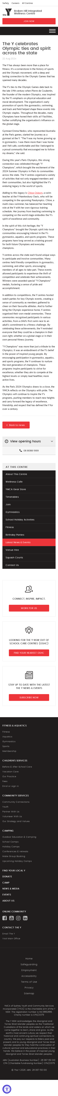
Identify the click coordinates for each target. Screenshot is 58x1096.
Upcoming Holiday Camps (17, 861)
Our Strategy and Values (16, 821)
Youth (5, 807)
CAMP (5, 883)
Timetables (12, 497)
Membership (9, 751)
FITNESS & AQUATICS (14, 726)
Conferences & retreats (15, 852)
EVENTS (6, 895)
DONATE (7, 877)
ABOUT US (8, 901)
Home (29, 959)
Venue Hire (12, 550)
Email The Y (8, 934)
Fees (4, 781)
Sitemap (29, 993)
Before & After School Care (17, 767)
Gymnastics (12, 512)
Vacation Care (10, 772)
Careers (15, 3)
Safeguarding (29, 964)
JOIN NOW (29, 21)
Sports (5, 746)
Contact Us (12, 565)
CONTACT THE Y (11, 928)
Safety (5, 3)
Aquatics (7, 737)
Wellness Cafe (14, 482)
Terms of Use (29, 982)
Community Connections (16, 802)
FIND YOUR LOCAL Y (13, 871)
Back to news (17, 425)
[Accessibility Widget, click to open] (6, 1089)
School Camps (10, 842)
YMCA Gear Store (16, 489)
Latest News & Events (18, 542)
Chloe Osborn (35, 193)
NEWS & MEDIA (10, 889)
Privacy (29, 988)
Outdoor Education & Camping (19, 837)
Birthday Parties (15, 535)
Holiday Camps (11, 847)
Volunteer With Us (12, 817)
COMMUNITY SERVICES (15, 796)
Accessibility (29, 976)
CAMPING (8, 831)
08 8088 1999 (31, 450)
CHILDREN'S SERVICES (14, 761)
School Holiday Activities (20, 520)
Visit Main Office (11, 939)
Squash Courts (14, 558)
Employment (29, 970)
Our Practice (9, 777)
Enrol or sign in (10, 786)
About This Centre (16, 474)
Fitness (10, 527)
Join (8, 504)
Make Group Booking (13, 856)
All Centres (27, 3)
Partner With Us (10, 812)
